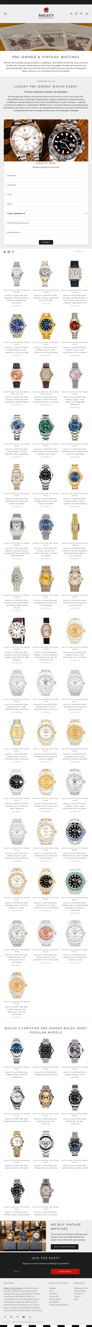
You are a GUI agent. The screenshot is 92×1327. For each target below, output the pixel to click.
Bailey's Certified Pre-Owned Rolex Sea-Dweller (75, 1121)
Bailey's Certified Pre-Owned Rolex (17, 343)
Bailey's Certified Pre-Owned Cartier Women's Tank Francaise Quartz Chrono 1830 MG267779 (75, 299)
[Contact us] (76, 13)
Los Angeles (54, 1302)
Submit (46, 242)
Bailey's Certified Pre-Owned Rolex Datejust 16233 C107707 (46, 806)
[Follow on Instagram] (11, 1317)
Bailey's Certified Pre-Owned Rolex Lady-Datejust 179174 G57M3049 (17, 958)
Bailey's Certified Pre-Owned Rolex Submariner (17, 1213)
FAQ (76, 1299)
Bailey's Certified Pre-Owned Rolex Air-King (46, 1073)
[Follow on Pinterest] (17, 1317)
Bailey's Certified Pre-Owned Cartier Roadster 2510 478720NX (46, 298)
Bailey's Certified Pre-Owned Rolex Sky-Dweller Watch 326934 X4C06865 (46, 552)
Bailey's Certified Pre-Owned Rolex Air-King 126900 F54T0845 (46, 501)
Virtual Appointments (58, 1305)
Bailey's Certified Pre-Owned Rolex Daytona (46, 1167)
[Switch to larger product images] (5, 252)
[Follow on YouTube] (24, 1317)
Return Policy (80, 1291)
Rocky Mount (55, 1299)
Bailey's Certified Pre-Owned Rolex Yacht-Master (75, 1074)
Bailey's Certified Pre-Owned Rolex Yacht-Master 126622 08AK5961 (17, 451)
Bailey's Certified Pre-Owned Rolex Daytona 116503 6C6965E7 (17, 501)
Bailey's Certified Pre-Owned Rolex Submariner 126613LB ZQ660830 (75, 451)
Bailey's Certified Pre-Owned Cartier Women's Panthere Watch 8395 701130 (17, 604)
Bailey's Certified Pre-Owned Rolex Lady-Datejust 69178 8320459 (46, 350)
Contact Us (78, 1294)
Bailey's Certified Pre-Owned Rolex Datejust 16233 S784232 (46, 855)
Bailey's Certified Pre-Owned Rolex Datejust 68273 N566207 (17, 806)
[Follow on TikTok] (30, 1317)
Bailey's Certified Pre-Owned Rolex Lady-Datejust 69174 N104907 (75, 806)
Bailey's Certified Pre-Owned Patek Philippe (17, 393)
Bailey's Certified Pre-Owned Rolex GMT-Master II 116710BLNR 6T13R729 (75, 855)
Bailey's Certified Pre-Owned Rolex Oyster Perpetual (17, 1074)
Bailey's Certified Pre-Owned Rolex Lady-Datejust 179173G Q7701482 (17, 1010)
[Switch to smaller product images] (9, 252)
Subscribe (65, 1272)
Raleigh (52, 1288)
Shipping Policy (81, 1288)
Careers (77, 1296)
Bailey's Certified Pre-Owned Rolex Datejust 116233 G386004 (46, 756)
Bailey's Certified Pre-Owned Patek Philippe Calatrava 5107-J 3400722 (46, 399)
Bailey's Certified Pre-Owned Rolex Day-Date (17, 1167)
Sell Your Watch (64, 1247)
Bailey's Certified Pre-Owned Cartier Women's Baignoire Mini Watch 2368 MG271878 (46, 656)
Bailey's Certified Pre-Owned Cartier (17, 291)
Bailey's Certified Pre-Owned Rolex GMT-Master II (75, 1168)
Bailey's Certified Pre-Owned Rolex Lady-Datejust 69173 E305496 (75, 350)
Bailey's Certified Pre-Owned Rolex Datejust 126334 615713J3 (75, 957)
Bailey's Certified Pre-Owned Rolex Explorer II (17, 1120)
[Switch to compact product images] (13, 252)
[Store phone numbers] (71, 13)
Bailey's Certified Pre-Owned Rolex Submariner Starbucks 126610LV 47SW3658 (75, 906)
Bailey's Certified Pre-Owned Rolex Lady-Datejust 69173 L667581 (75, 654)
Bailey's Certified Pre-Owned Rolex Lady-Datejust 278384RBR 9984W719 (75, 400)
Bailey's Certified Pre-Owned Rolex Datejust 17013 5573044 (75, 603)
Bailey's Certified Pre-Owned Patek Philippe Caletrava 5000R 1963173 (17, 399)
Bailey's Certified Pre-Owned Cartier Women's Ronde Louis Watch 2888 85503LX (17, 656)
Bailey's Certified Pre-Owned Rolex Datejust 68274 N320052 (75, 707)
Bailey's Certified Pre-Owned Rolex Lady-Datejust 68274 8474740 (17, 707)
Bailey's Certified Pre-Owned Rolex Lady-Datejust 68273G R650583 (75, 756)
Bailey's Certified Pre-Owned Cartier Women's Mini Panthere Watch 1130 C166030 (75, 552)
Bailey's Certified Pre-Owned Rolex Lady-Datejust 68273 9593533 (17, 756)
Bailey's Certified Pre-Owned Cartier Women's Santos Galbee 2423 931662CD (17, 299)
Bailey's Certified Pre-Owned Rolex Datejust (46, 1213)
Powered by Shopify (32, 1322)
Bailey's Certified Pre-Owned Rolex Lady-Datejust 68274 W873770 (17, 855)
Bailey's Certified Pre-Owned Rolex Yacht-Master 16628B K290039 (75, 501)
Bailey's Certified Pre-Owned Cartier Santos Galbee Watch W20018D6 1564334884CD (17, 552)
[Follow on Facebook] (5, 1317)
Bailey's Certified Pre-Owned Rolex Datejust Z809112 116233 (17, 905)
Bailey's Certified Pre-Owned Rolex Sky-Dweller (46, 1121)
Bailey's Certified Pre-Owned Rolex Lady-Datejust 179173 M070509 (46, 905)
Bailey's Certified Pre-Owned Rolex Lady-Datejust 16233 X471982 (17, 350)
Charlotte (53, 1294)
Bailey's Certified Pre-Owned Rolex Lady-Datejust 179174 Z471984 (46, 957)
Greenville (53, 1296)
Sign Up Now (57, 2)
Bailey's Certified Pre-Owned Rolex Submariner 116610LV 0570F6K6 (46, 451)
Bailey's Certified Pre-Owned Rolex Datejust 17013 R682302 (46, 603)
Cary (51, 1291)
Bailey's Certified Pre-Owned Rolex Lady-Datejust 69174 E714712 (46, 707)
